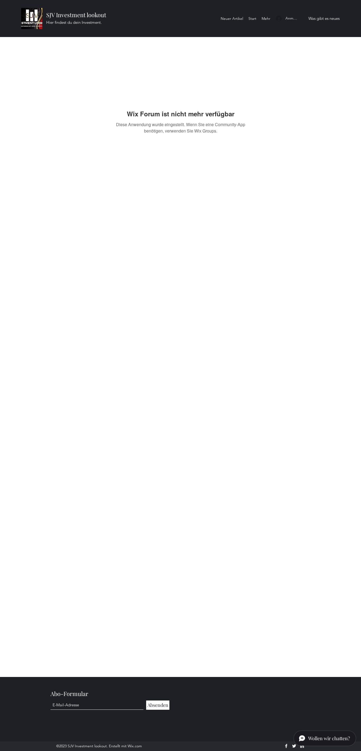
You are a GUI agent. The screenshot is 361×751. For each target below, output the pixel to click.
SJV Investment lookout (76, 15)
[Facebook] (286, 746)
